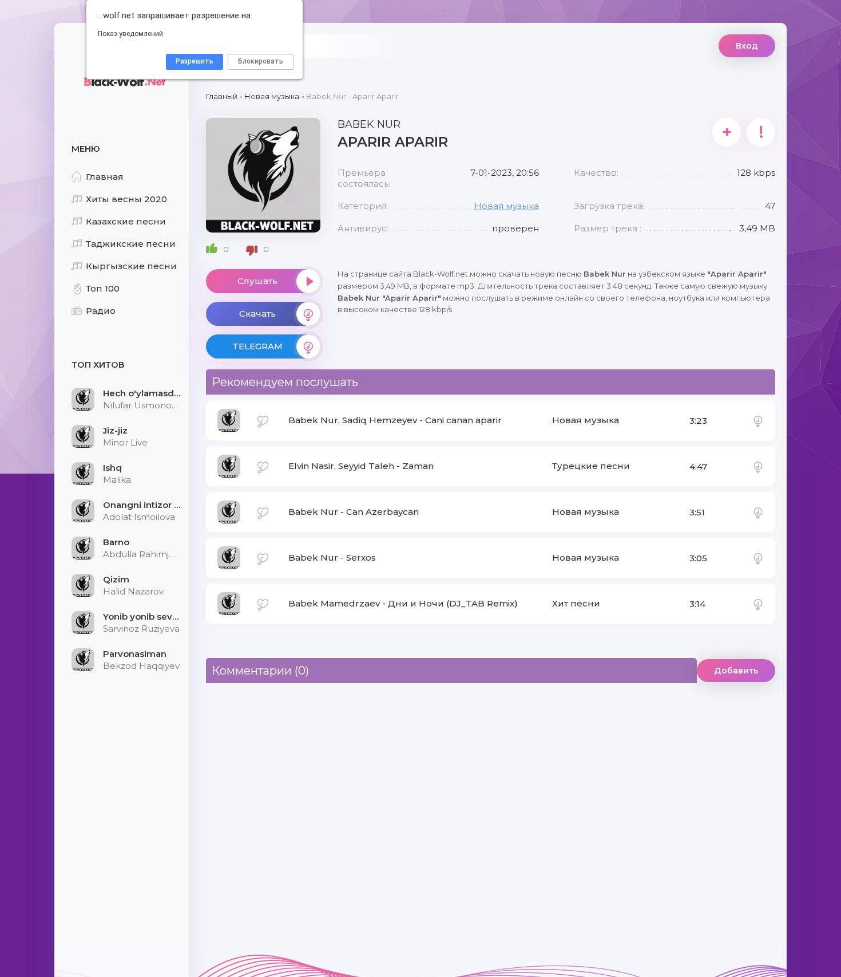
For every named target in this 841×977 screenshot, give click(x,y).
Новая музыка (506, 205)
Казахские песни (126, 221)
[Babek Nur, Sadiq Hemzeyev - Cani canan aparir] (758, 420)
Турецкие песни (591, 465)
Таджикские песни (131, 243)
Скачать (257, 313)
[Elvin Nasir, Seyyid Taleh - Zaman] (758, 466)
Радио (101, 310)
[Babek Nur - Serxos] (758, 557)
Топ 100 (103, 288)
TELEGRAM (257, 346)
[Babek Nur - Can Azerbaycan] (758, 512)
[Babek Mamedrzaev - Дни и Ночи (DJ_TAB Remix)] (758, 603)
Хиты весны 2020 (126, 199)
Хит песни (576, 603)
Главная (105, 176)
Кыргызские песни (131, 266)
